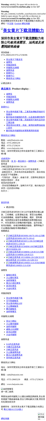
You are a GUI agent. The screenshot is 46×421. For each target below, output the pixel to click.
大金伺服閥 (11, 335)
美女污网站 (11, 321)
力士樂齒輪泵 (12, 306)
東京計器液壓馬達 (14, 355)
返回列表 (5, 202)
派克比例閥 (11, 332)
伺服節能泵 (11, 65)
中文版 (10, 23)
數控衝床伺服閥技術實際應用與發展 (22, 131)
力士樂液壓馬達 (13, 352)
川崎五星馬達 (12, 349)
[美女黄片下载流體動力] (22, 30)
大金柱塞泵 (11, 288)
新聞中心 (10, 73)
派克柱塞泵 (11, 286)
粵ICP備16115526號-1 (13, 409)
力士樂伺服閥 (12, 324)
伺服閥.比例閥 (12, 67)
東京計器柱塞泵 (13, 283)
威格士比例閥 (12, 329)
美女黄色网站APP (14, 303)
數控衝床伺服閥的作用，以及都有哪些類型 (25, 117)
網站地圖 (26, 23)
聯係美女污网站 (13, 78)
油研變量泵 (11, 280)
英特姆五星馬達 (13, 358)
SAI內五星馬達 (13, 344)
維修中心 (10, 76)
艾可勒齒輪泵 (12, 301)
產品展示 (6, 88)
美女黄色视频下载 (14, 298)
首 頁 (13, 161)
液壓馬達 (10, 70)
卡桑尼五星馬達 (13, 347)
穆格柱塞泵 (11, 275)
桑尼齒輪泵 (11, 309)
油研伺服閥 (11, 326)
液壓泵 (9, 62)
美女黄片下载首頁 (14, 59)
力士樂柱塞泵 (12, 278)
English (18, 23)
